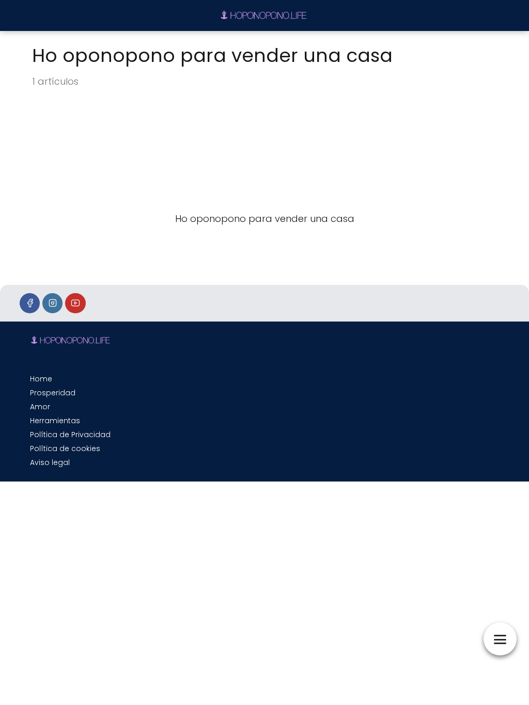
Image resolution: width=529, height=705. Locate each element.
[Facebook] (30, 303)
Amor (40, 407)
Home (41, 379)
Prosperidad (52, 393)
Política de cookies (65, 448)
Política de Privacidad (70, 434)
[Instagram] (52, 303)
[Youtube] (75, 303)
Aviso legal (50, 462)
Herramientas (55, 420)
